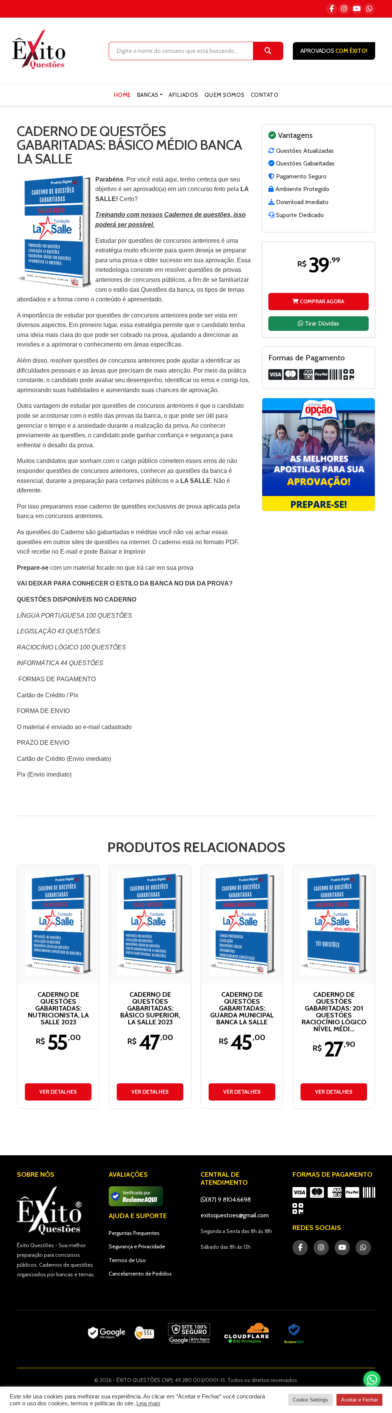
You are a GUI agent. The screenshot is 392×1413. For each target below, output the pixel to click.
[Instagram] (344, 9)
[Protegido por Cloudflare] (247, 1333)
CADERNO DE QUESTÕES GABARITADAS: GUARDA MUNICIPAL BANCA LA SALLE (242, 1008)
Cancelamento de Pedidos (140, 1273)
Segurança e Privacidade (137, 1246)
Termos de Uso (127, 1260)
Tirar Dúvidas (321, 323)
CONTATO (265, 95)
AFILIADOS (183, 95)
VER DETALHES (58, 1091)
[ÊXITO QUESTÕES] (40, 49)
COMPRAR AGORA (321, 301)
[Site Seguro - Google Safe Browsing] (121, 1333)
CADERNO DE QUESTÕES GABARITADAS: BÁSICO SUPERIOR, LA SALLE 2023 (150, 1008)
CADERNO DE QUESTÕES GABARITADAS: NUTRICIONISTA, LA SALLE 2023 (58, 1008)
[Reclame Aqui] (294, 1333)
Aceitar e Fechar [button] (359, 1400)
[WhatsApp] (369, 9)
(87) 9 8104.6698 (228, 1199)
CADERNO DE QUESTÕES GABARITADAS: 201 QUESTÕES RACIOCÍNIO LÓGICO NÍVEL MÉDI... (334, 1011)
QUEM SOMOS (224, 95)
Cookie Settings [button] (310, 1400)
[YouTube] (357, 9)
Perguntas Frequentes (134, 1233)
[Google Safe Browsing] (189, 1333)
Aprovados (334, 50)
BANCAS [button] (147, 95)
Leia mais (148, 1403)
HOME (122, 95)
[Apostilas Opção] (318, 454)
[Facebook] (331, 9)
